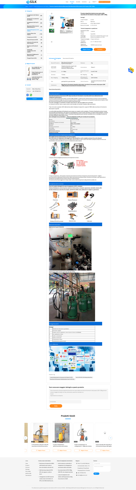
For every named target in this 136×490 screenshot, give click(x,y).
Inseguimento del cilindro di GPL (34, 15)
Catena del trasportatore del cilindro (34, 50)
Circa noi (27, 467)
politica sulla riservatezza (28, 474)
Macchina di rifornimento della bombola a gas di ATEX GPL (62, 379)
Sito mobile (28, 471)
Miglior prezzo (87, 49)
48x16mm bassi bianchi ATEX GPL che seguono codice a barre (46, 472)
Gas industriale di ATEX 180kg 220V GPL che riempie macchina (65, 471)
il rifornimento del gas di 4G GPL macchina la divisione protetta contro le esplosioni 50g (34, 446)
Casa (27, 463)
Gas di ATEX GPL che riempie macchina (84, 377)
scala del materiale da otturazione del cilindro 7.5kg (37, 78)
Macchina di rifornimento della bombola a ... (34, 27)
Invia (55, 406)
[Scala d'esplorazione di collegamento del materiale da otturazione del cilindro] (28, 73)
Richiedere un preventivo (104, 1)
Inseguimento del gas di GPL (34, 23)
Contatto (35, 98)
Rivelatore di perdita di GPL (34, 46)
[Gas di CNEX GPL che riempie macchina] (28, 68)
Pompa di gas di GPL (34, 58)
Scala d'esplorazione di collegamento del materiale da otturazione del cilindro (37, 73)
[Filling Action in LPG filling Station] (67, 24)
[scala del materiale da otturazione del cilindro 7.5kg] (28, 78)
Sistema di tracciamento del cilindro (34, 19)
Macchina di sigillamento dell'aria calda (34, 55)
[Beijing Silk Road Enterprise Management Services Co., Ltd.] (32, 2)
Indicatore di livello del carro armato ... (34, 43)
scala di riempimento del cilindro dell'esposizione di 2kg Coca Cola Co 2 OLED (65, 476)
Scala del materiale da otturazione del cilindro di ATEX (61, 377)
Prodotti (27, 465)
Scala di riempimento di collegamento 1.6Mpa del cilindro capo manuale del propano (77, 446)
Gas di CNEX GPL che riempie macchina (36, 68)
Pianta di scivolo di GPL (34, 39)
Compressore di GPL (34, 37)
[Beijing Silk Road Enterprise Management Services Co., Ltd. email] (27, 95)
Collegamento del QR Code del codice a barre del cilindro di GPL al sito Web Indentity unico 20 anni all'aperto (46, 479)
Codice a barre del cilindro (34, 34)
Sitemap (27, 469)
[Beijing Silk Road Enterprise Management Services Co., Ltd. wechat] (31, 95)
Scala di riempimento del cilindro (34, 30)
